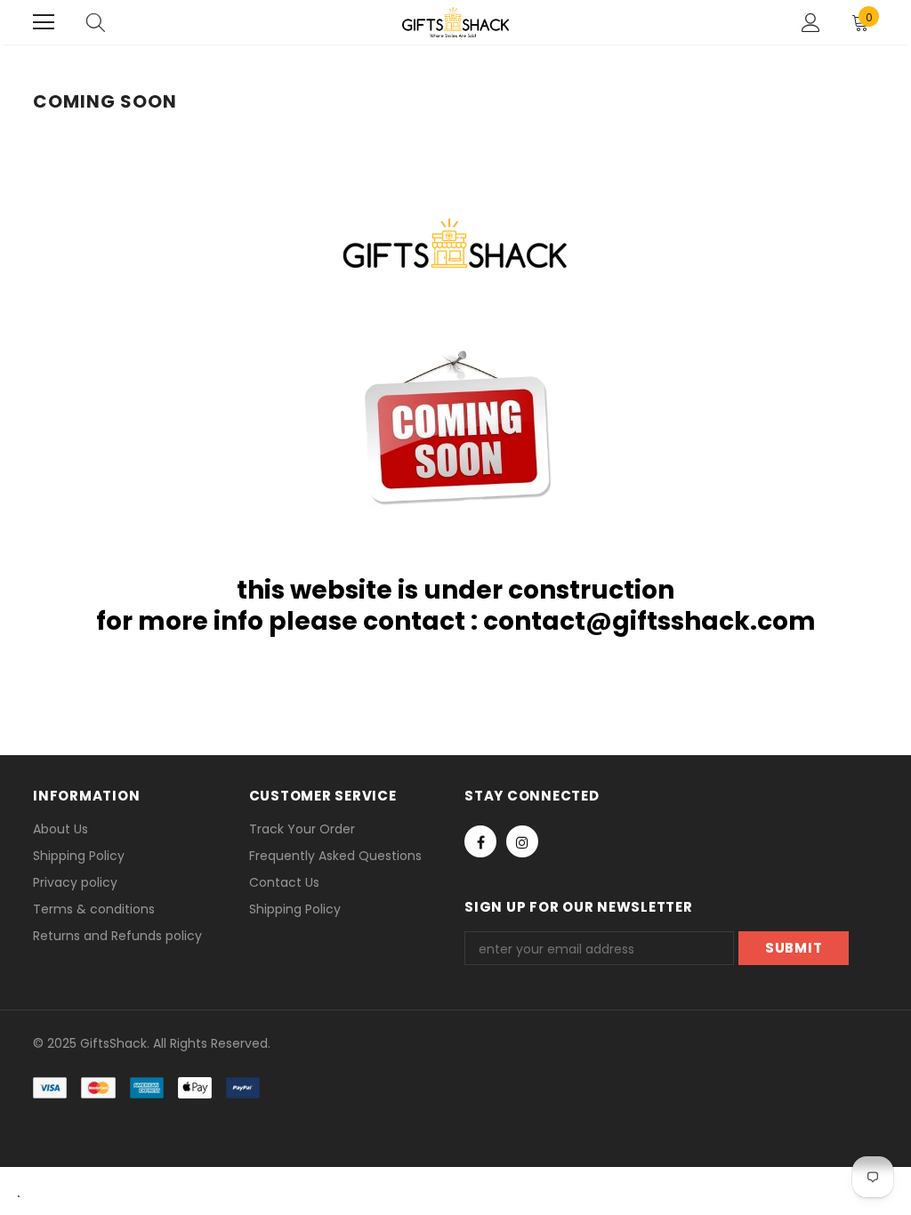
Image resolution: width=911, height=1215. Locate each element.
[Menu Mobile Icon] (43, 22)
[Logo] (455, 22)
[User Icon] (811, 22)
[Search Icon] (95, 22)
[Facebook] (480, 841)
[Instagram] (522, 841)
